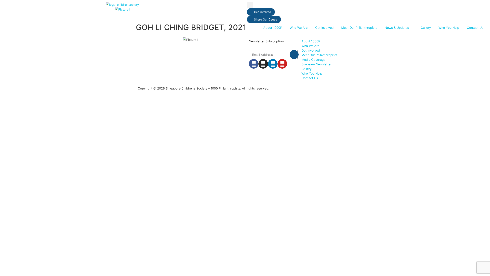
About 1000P (272, 28)
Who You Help (449, 28)
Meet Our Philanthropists (359, 28)
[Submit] (294, 54)
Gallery (426, 28)
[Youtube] (282, 64)
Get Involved (324, 28)
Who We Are (299, 28)
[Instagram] (263, 64)
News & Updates (397, 28)
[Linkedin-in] (273, 64)
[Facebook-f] (253, 64)
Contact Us (475, 28)
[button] (250, 5)
